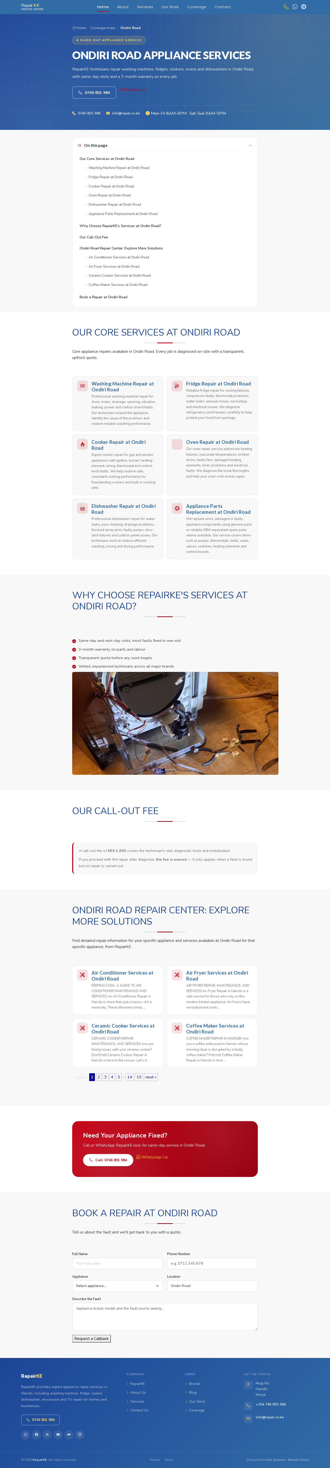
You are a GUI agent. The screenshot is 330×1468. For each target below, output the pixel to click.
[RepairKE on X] (47, 1434)
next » (151, 1077)
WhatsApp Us (132, 89)
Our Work (197, 1401)
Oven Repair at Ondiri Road (217, 442)
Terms (168, 1459)
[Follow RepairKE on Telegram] (302, 7)
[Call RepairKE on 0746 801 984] (285, 7)
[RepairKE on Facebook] (36, 1434)
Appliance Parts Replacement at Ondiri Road (218, 509)
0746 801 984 (89, 113)
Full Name (80, 1254)
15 (139, 1077)
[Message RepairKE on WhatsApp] (294, 7)
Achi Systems (276, 1459)
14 (129, 1077)
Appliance (80, 1276)
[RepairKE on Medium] (68, 1434)
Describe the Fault (86, 1299)
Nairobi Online (298, 1459)
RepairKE (137, 1383)
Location (173, 1276)
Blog (193, 1392)
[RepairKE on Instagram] (79, 1434)
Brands (195, 1383)
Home (81, 28)
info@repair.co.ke (126, 113)
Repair (32, 1376)
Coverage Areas (103, 28)
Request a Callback (91, 1338)
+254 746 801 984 (271, 1404)
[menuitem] (103, 7)
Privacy (155, 1459)
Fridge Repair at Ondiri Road (218, 383)
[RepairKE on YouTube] (58, 1434)
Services (137, 1401)
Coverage (197, 1410)
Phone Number (178, 1254)
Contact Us (139, 1410)
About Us (138, 1392)
